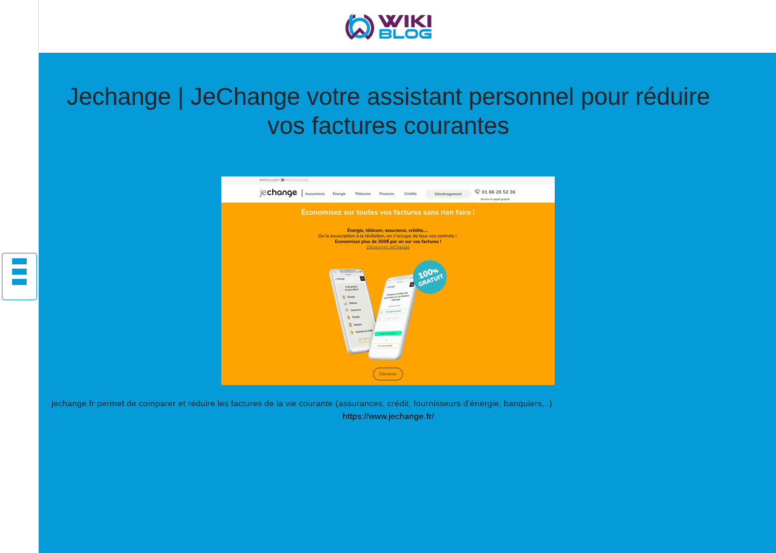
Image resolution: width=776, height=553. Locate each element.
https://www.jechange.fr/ (388, 416)
